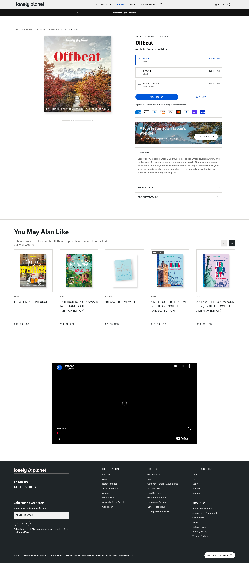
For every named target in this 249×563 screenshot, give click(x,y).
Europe (106, 474)
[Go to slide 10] (88, 120)
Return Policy (199, 527)
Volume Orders (200, 536)
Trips (133, 4)
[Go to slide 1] (66, 120)
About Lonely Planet (202, 508)
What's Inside (145, 187)
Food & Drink (154, 493)
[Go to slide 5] (78, 120)
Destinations (103, 4)
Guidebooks (153, 474)
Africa (105, 493)
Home (16, 29)
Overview (143, 152)
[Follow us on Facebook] (15, 488)
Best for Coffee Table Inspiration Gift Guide (42, 29)
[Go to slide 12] (92, 120)
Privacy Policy (199, 531)
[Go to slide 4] (76, 120)
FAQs (195, 522)
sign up (22, 523)
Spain (195, 484)
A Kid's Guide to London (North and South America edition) (168, 306)
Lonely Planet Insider (158, 511)
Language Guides (156, 502)
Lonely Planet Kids (157, 507)
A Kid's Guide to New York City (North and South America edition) (215, 306)
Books (121, 4)
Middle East (108, 497)
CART (221, 4)
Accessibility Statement (204, 513)
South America (110, 488)
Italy (194, 479)
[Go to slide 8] (84, 120)
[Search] (161, 4)
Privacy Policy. (23, 532)
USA (194, 474)
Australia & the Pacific (113, 502)
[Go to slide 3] (73, 120)
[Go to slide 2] (71, 120)
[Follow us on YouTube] (30, 488)
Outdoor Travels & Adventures (162, 484)
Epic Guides (153, 488)
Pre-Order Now (206, 137)
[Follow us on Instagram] (20, 488)
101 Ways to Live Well (120, 302)
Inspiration (148, 4)
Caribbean (107, 507)
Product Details (148, 197)
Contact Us (198, 518)
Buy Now (201, 97)
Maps (150, 479)
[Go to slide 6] (80, 120)
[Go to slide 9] (86, 120)
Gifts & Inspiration (156, 497)
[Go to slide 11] (90, 120)
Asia (104, 479)
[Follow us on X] (25, 488)
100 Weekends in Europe (32, 302)
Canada (196, 493)
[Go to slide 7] (82, 120)
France (196, 488)
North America (109, 484)
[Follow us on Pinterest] (36, 488)
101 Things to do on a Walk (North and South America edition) (79, 306)
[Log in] (228, 4)
